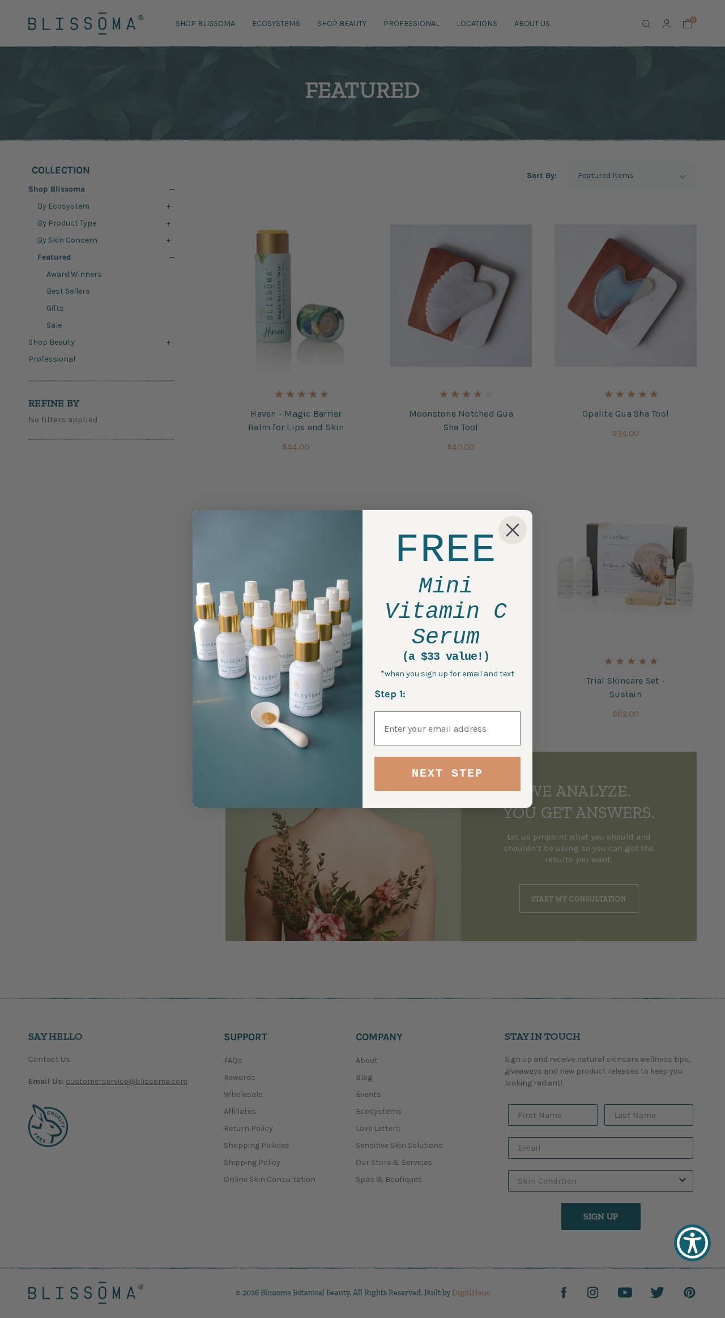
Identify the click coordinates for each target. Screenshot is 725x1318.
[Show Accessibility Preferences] (692, 1242)
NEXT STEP (447, 773)
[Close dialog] (512, 530)
